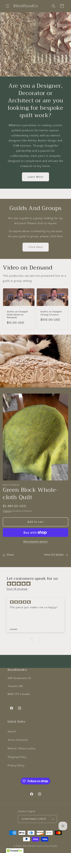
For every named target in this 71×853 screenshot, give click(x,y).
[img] (37, 583)
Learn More (35, 176)
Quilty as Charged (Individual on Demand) (17, 314)
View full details (54, 554)
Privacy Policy (16, 765)
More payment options (35, 541)
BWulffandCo (29, 846)
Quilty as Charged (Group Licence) (51, 313)
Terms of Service (18, 740)
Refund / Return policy (21, 748)
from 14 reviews (17, 589)
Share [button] (10, 554)
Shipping (7, 511)
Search (12, 731)
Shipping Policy (17, 757)
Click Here (35, 247)
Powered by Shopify (47, 846)
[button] (7, 6)
